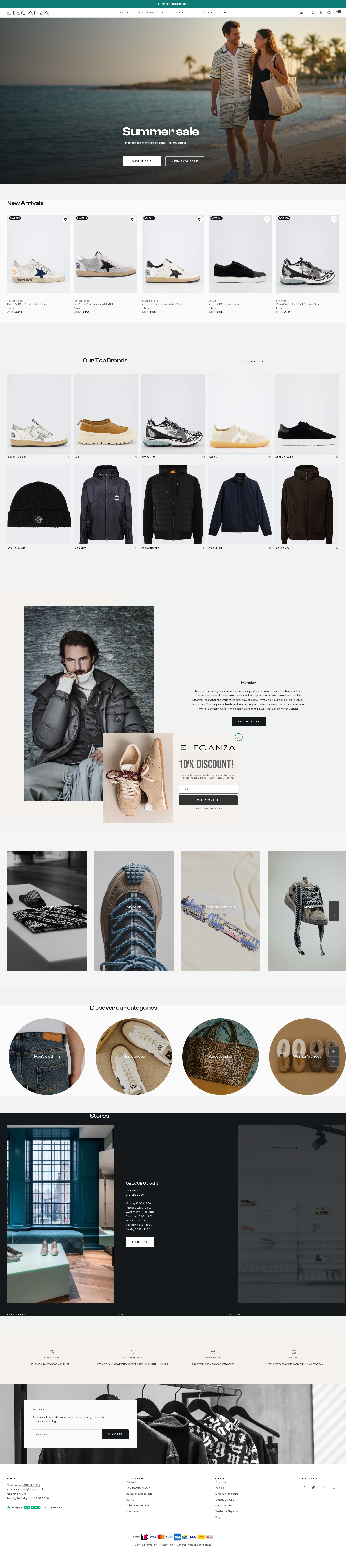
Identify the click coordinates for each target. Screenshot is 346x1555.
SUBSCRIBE (208, 800)
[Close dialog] (239, 737)
